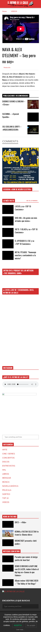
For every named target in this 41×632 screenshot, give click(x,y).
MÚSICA (5, 482)
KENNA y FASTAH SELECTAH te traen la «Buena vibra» (27, 533)
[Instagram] (3, 596)
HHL (4, 470)
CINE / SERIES (8, 454)
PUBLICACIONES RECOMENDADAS (15, 95)
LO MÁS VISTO (8, 200)
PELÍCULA (6, 490)
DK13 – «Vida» (20, 522)
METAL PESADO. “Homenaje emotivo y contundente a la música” (25, 255)
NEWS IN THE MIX (9, 516)
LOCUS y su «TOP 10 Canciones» (23, 208)
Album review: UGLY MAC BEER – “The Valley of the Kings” (26, 582)
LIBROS (5, 474)
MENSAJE (6, 478)
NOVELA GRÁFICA (10, 486)
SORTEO (6, 494)
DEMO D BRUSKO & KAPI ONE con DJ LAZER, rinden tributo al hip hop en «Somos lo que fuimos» (27, 571)
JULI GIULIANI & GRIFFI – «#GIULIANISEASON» (11, 128)
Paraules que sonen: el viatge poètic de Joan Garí (26, 558)
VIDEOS (5, 502)
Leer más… (20, 629)
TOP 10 (5, 498)
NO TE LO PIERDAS (32, 200)
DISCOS (5, 462)
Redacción (6, 67)
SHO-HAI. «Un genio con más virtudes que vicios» (26, 219)
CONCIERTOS (8, 458)
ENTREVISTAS (8, 466)
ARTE (4, 450)
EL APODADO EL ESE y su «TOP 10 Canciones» (24, 242)
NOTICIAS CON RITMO (11, 551)
